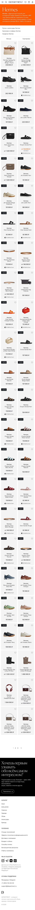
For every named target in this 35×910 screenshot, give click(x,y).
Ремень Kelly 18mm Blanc (9, 290)
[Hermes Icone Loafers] (9, 76)
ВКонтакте (11, 860)
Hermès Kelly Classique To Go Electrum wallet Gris (9, 728)
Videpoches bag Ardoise (26, 290)
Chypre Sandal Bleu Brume (9, 467)
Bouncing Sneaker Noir (26, 88)
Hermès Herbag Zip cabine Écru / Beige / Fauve (9, 61)
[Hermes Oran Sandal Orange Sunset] (9, 308)
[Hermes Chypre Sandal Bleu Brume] (9, 455)
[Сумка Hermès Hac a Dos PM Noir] (9, 658)
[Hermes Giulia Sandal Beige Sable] (26, 368)
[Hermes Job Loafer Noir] (26, 191)
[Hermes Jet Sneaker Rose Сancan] (26, 604)
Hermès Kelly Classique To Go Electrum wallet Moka (26, 728)
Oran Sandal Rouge (26, 525)
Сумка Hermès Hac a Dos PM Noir (9, 670)
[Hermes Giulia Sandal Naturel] (9, 368)
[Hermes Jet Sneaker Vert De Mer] (9, 604)
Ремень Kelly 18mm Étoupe (9, 526)
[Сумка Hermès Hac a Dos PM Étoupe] (26, 658)
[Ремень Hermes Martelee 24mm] (9, 248)
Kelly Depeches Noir (9, 145)
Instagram (2, 860)
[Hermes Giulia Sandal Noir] (26, 338)
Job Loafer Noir (26, 202)
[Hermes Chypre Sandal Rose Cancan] (26, 425)
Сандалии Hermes (8, 34)
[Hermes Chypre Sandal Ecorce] (9, 544)
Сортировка (26, 39)
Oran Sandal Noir (9, 230)
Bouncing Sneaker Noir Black (9, 118)
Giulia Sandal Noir (26, 349)
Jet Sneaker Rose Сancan (25, 615)
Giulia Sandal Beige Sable (26, 380)
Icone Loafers (9, 87)
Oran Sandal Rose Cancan (25, 496)
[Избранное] (25, 2)
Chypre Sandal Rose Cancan (25, 437)
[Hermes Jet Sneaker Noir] (26, 164)
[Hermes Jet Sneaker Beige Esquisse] (9, 191)
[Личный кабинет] (32, 2)
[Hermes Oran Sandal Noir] (9, 219)
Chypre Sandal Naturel (9, 437)
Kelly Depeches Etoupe (9, 176)
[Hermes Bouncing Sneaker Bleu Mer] (9, 574)
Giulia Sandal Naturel (9, 380)
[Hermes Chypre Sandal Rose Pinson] (9, 485)
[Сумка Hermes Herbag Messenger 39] (26, 49)
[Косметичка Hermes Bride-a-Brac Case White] (9, 338)
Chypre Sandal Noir (26, 145)
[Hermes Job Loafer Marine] (26, 106)
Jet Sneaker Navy (9, 642)
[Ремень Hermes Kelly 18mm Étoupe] (9, 514)
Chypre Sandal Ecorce (9, 556)
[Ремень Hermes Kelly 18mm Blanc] (9, 278)
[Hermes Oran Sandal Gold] (26, 219)
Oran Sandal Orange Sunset (9, 320)
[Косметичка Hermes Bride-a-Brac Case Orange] (26, 308)
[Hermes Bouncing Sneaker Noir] (26, 76)
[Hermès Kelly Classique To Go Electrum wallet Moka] (26, 715)
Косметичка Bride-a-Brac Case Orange (26, 321)
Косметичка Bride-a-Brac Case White (9, 350)
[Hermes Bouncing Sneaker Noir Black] (9, 106)
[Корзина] (29, 2)
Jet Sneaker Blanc (26, 642)
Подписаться (7, 791)
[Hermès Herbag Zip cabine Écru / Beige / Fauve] (9, 49)
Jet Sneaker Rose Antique (25, 586)
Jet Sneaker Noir (26, 175)
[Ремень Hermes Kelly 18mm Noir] (26, 544)
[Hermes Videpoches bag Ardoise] (26, 278)
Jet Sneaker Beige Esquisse (9, 203)
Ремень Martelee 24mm (9, 260)
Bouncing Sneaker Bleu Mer (9, 586)
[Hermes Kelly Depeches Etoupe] (9, 164)
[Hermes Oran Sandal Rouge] (26, 514)
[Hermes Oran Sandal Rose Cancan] (26, 485)
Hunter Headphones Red (9, 697)
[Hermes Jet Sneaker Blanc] (26, 631)
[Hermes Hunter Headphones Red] (9, 686)
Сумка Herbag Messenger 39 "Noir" (25, 61)
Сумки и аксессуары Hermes (11, 28)
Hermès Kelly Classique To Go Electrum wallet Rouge (26, 699)
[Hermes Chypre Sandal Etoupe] (9, 395)
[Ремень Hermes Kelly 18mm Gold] (26, 248)
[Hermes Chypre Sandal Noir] (26, 133)
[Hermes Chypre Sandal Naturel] (9, 425)
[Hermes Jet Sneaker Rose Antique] (26, 574)
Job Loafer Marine (25, 117)
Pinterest (15, 860)
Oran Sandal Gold (26, 230)
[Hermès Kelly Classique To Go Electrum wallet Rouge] (26, 686)
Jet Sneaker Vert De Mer (9, 615)
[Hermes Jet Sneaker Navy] (9, 631)
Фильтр (8, 39)
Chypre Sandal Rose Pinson (9, 496)
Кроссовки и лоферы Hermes (11, 31)
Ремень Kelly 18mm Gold (26, 260)
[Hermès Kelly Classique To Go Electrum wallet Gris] (9, 715)
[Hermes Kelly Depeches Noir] (9, 133)
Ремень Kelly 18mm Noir (26, 556)
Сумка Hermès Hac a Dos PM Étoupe (26, 670)
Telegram (7, 860)
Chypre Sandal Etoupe (9, 407)
